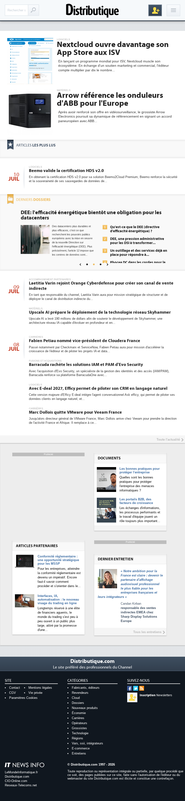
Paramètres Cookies (23, 698)
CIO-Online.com (16, 781)
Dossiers (78, 703)
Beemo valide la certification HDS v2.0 (66, 170)
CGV (12, 693)
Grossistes (79, 728)
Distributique (92, 10)
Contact (14, 687)
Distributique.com (17, 776)
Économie (79, 713)
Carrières (78, 718)
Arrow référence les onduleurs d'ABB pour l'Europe (110, 99)
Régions (77, 738)
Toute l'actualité (168, 439)
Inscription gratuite (155, 10)
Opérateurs (79, 723)
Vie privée (35, 693)
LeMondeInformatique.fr (21, 772)
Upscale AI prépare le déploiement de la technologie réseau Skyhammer (100, 312)
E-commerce (81, 748)
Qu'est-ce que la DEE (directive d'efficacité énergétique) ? (134, 229)
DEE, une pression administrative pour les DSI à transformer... (137, 241)
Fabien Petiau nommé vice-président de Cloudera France (84, 340)
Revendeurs (80, 693)
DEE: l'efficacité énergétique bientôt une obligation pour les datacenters (91, 215)
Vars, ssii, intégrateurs (87, 743)
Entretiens (79, 753)
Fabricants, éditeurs (85, 687)
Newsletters (156, 695)
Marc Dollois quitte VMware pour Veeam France (75, 412)
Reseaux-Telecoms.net (21, 785)
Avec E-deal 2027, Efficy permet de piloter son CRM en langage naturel (98, 388)
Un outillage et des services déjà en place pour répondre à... (138, 253)
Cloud (76, 698)
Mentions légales (40, 687)
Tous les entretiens (147, 632)
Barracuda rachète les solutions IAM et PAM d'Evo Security (86, 364)
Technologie (80, 733)
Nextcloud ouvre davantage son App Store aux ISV (113, 48)
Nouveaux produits (85, 708)
